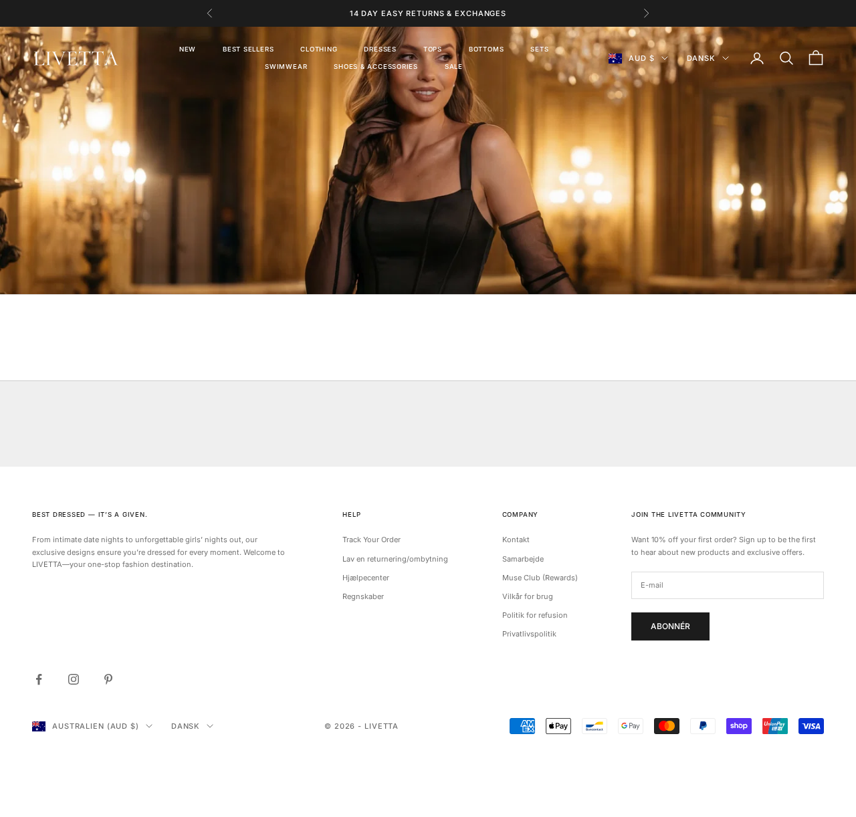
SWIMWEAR (286, 66)
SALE (454, 66)
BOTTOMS (486, 49)
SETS (539, 49)
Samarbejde (523, 559)
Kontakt (516, 539)
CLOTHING (318, 49)
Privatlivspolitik (529, 633)
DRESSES (380, 49)
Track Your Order (371, 539)
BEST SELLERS (248, 49)
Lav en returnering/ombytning (395, 559)
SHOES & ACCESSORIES (376, 66)
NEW (187, 49)
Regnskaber (363, 596)
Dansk (701, 58)
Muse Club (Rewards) (540, 577)
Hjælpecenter (365, 577)
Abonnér (670, 626)
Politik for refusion (535, 615)
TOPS (432, 49)
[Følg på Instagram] (73, 679)
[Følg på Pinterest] (108, 679)
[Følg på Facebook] (38, 679)
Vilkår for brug (527, 596)
